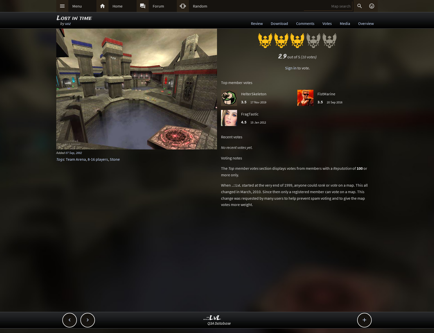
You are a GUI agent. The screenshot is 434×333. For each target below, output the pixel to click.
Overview (366, 23)
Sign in (291, 67)
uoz (68, 23)
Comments (305, 23)
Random (200, 6)
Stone (115, 159)
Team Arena (76, 159)
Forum (158, 6)
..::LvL (212, 318)
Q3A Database (219, 323)
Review (257, 23)
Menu (77, 6)
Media (345, 23)
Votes (327, 23)
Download (279, 23)
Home (118, 6)
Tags (60, 159)
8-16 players (98, 159)
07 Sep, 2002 (74, 153)
